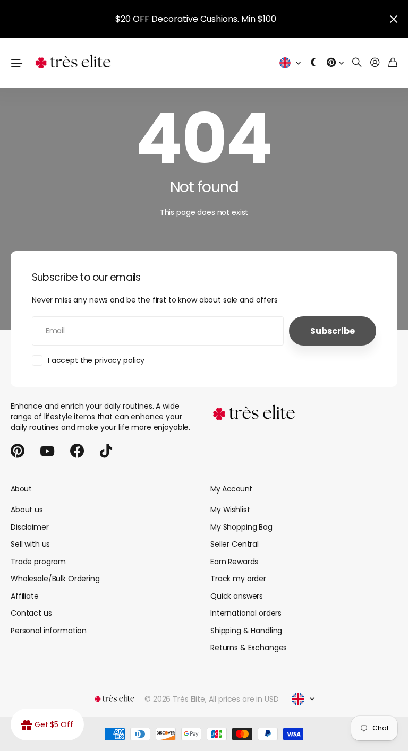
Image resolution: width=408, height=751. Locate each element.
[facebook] (77, 451)
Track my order (238, 578)
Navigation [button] (16, 62)
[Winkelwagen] (392, 63)
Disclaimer (30, 527)
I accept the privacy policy (96, 360)
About (21, 489)
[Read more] (335, 63)
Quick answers (236, 596)
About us (27, 509)
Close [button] (393, 19)
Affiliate (25, 596)
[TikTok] (106, 451)
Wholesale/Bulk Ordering (55, 578)
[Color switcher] (314, 63)
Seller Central (234, 544)
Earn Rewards (234, 561)
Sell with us (30, 544)
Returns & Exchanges (248, 647)
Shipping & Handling (246, 630)
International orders (246, 613)
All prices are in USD (244, 699)
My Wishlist (230, 509)
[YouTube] (47, 451)
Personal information (49, 630)
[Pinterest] (17, 451)
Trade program (38, 561)
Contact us (31, 613)
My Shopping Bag (241, 527)
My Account (231, 489)
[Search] (357, 63)
